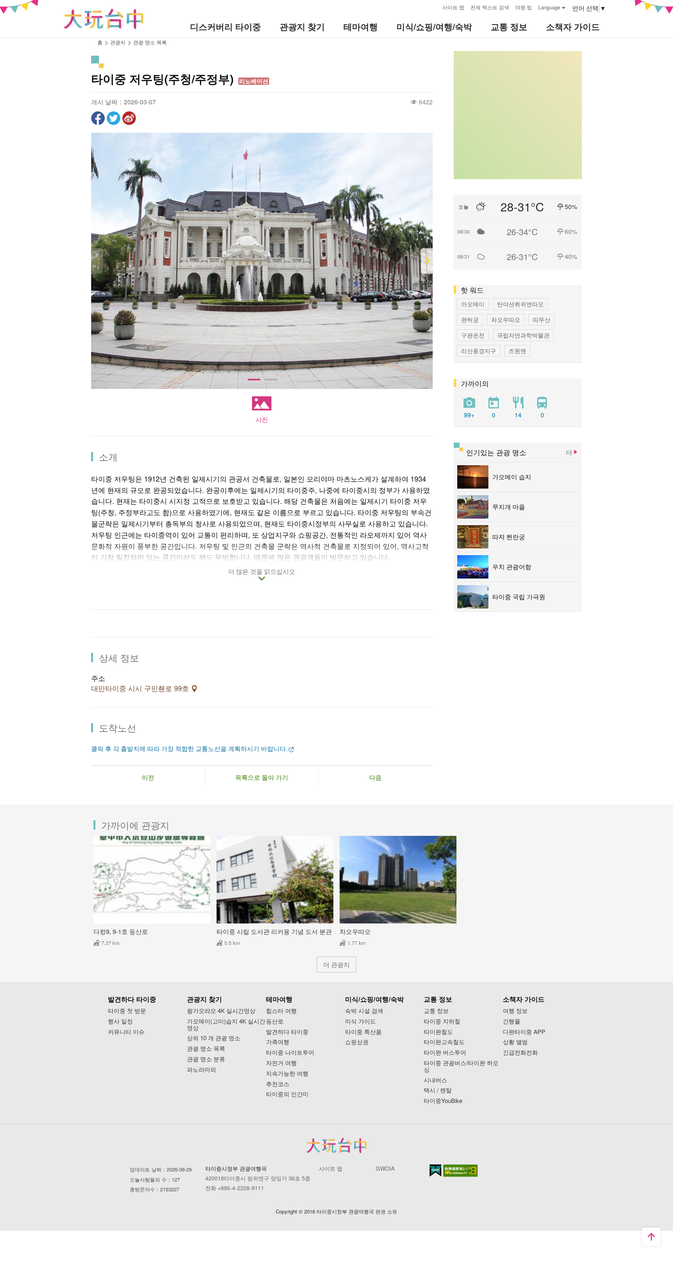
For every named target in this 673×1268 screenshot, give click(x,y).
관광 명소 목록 (150, 42)
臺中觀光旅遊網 (103, 19)
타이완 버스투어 (445, 1052)
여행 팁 (523, 7)
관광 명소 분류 (206, 1059)
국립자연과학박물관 (523, 335)
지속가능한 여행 (287, 1073)
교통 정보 (436, 1011)
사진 (261, 419)
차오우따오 (505, 319)
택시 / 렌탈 (438, 1090)
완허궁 (470, 319)
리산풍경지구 (478, 350)
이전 (148, 777)
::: (434, 6)
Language (549, 7)
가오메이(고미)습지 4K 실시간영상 (226, 1024)
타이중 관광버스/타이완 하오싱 (461, 1066)
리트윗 (113, 118)
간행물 (511, 1021)
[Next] (427, 261)
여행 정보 (515, 1011)
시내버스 (435, 1080)
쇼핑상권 (356, 1042)
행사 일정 (120, 1021)
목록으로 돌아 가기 (261, 777)
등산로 (275, 1021)
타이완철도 (438, 1032)
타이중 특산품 (363, 1032)
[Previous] (97, 261)
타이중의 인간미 (287, 1094)
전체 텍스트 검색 (489, 7)
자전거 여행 (281, 1063)
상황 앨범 (515, 1042)
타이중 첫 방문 (127, 1011)
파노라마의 (201, 1069)
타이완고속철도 (444, 1042)
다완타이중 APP (524, 1032)
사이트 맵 (453, 7)
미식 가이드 (360, 1021)
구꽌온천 (472, 335)
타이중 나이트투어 (290, 1052)
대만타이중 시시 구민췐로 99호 (141, 688)
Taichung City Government (336, 1145)
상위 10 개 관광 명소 (213, 1038)
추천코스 (277, 1084)
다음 (375, 777)
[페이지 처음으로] (651, 1237)
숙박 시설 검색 (364, 1011)
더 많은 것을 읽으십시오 (261, 572)
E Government (435, 1170)
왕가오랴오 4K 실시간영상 (221, 1011)
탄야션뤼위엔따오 (520, 304)
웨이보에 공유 (129, 118)
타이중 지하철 (442, 1021)
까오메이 (472, 304)
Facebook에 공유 (98, 118)
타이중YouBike (443, 1100)
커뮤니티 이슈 (126, 1032)
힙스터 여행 (281, 1011)
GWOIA (385, 1168)
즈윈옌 (517, 350)
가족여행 (277, 1042)
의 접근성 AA (460, 1170)
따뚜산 (541, 319)
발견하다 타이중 (287, 1032)
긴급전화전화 (520, 1052)
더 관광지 (336, 964)
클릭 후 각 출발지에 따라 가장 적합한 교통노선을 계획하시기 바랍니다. (189, 748)
